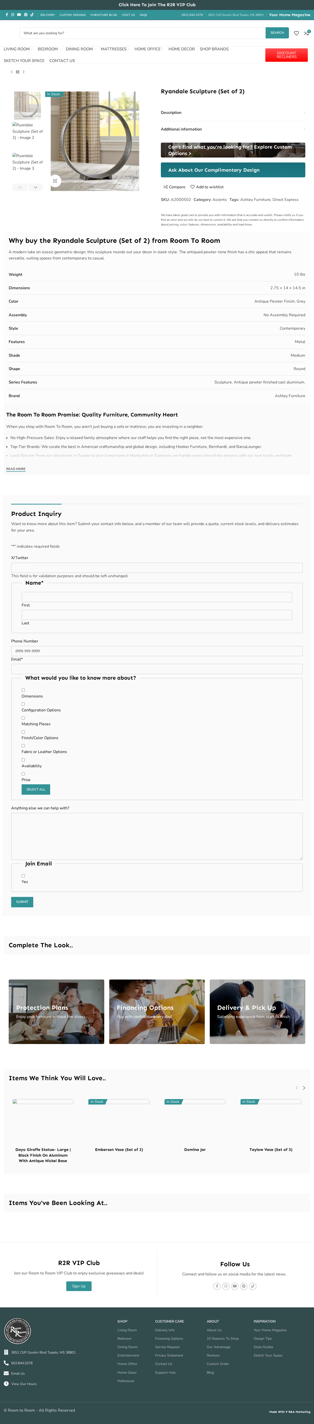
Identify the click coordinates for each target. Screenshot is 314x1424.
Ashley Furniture (255, 199)
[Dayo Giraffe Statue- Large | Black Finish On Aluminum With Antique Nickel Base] (42, 1122)
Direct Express (286, 199)
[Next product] (24, 72)
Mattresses (126, 1381)
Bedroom (124, 1338)
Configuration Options (41, 710)
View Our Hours (24, 1384)
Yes (25, 882)
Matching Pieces (36, 724)
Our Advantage (218, 1347)
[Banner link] (233, 150)
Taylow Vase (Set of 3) (270, 1149)
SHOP (122, 1321)
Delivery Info (165, 1330)
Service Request (167, 1347)
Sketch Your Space (268, 1355)
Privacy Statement (169, 1355)
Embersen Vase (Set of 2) (119, 1149)
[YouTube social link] (19, 14)
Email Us (18, 1373)
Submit (22, 902)
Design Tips (263, 1338)
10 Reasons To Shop (223, 1338)
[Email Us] (6, 1373)
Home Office (127, 1363)
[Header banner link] (157, 5)
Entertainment (128, 1355)
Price (26, 780)
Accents (219, 199)
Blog (210, 1372)
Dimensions (32, 696)
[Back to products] (18, 72)
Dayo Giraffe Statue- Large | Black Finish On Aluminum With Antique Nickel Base (43, 1155)
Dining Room (127, 1347)
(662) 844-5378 (192, 15)
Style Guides (263, 1347)
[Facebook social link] (7, 14)
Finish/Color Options (40, 738)
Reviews (213, 1355)
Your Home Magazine (289, 14)
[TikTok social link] (32, 14)
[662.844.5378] (6, 1363)
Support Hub (165, 1372)
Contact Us (163, 1363)
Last (25, 623)
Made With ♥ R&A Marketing (289, 1412)
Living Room (127, 1330)
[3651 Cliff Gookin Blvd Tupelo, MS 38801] (6, 1352)
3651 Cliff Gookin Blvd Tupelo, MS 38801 (43, 1352)
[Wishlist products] (296, 33)
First (26, 605)
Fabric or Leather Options (44, 752)
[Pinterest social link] (26, 14)
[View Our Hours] (6, 1383)
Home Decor (127, 1372)
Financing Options (169, 1338)
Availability (32, 766)
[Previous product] (12, 72)
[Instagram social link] (13, 14)
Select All (36, 789)
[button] (19, 187)
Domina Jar (195, 1149)
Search (277, 33)
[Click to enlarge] (55, 181)
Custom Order (218, 1363)
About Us (214, 1330)
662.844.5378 (22, 1363)
